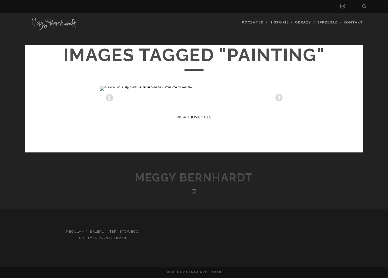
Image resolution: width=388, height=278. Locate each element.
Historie (278, 22)
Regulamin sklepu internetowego (102, 231)
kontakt (353, 22)
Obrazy (303, 22)
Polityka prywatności (102, 238)
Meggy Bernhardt (194, 177)
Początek (252, 22)
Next (277, 96)
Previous (108, 96)
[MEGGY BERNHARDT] (52, 29)
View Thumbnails (194, 117)
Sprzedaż (327, 22)
